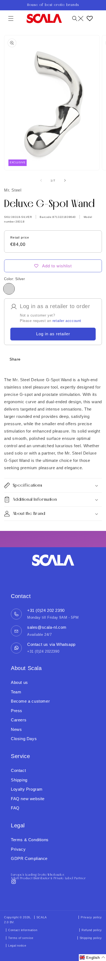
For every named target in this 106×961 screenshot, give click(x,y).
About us (19, 682)
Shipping (19, 780)
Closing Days (24, 738)
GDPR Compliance (29, 858)
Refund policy (92, 930)
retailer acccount (66, 321)
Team (16, 692)
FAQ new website (28, 798)
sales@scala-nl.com (47, 627)
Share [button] (15, 359)
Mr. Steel (12, 190)
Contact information (22, 930)
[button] (11, 18)
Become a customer (30, 701)
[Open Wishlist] (90, 18)
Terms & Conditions (30, 839)
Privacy (18, 849)
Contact (18, 770)
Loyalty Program (27, 789)
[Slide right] (65, 180)
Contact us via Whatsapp (51, 644)
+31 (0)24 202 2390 (46, 610)
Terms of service (20, 938)
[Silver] (9, 289)
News (16, 729)
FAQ (15, 808)
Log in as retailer (53, 333)
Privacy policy (91, 917)
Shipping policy (91, 938)
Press (16, 710)
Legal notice (17, 945)
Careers (18, 720)
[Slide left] (41, 180)
